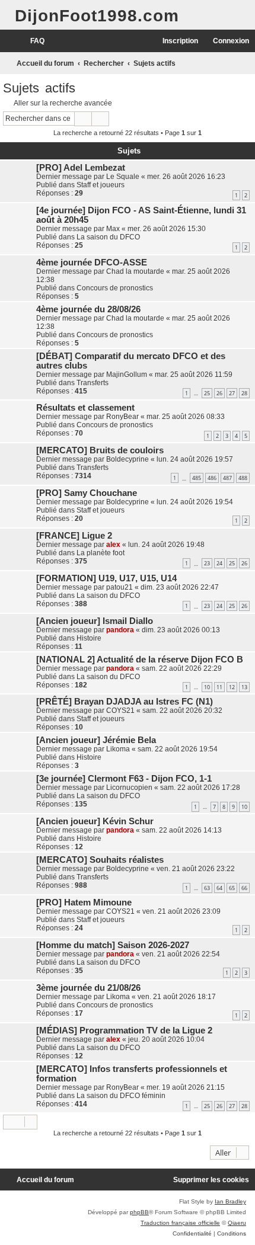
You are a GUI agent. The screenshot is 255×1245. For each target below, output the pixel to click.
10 (207, 687)
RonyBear (122, 416)
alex (113, 544)
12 (232, 687)
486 (212, 478)
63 (207, 888)
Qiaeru (237, 1223)
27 (232, 393)
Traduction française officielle (180, 1223)
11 (219, 687)
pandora (120, 630)
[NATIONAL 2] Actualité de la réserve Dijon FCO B (139, 659)
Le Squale (122, 176)
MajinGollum (126, 374)
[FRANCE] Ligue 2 (74, 535)
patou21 (119, 587)
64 (219, 888)
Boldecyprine (127, 459)
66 (244, 888)
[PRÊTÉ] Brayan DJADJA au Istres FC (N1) (124, 701)
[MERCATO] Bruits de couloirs (100, 450)
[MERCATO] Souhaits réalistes (100, 860)
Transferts (92, 383)
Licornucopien (129, 787)
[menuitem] (32, 41)
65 (232, 888)
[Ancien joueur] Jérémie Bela (96, 740)
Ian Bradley (230, 1201)
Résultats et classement (85, 407)
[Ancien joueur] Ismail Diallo (94, 621)
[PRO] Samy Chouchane (86, 493)
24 (219, 563)
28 (244, 393)
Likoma (118, 749)
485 (196, 478)
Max (113, 229)
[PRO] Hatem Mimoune (84, 902)
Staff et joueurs (100, 185)
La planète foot (100, 553)
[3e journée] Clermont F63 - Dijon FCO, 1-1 (124, 778)
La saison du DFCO (108, 237)
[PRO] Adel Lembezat (80, 167)
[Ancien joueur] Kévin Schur (95, 821)
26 (219, 393)
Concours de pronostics (114, 288)
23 (207, 563)
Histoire (88, 638)
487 (227, 478)
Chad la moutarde (135, 271)
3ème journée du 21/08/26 (88, 988)
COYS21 (120, 710)
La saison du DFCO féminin (120, 1096)
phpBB (139, 1212)
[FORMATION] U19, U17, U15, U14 (106, 578)
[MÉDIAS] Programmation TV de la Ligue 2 (124, 1030)
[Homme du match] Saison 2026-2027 (112, 945)
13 (244, 687)
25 (207, 393)
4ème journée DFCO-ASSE (91, 262)
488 (242, 478)
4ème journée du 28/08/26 (88, 309)
